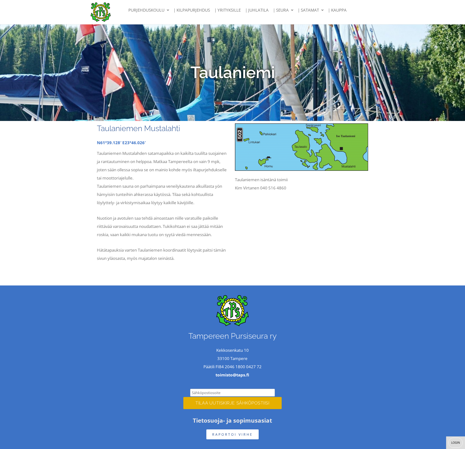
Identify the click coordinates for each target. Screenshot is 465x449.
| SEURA (281, 10)
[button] (148, 10)
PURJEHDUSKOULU (146, 10)
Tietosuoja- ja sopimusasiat (232, 420)
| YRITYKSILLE (227, 10)
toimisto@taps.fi (232, 375)
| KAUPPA (337, 10)
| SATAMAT (308, 10)
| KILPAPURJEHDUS (191, 10)
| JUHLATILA (257, 10)
